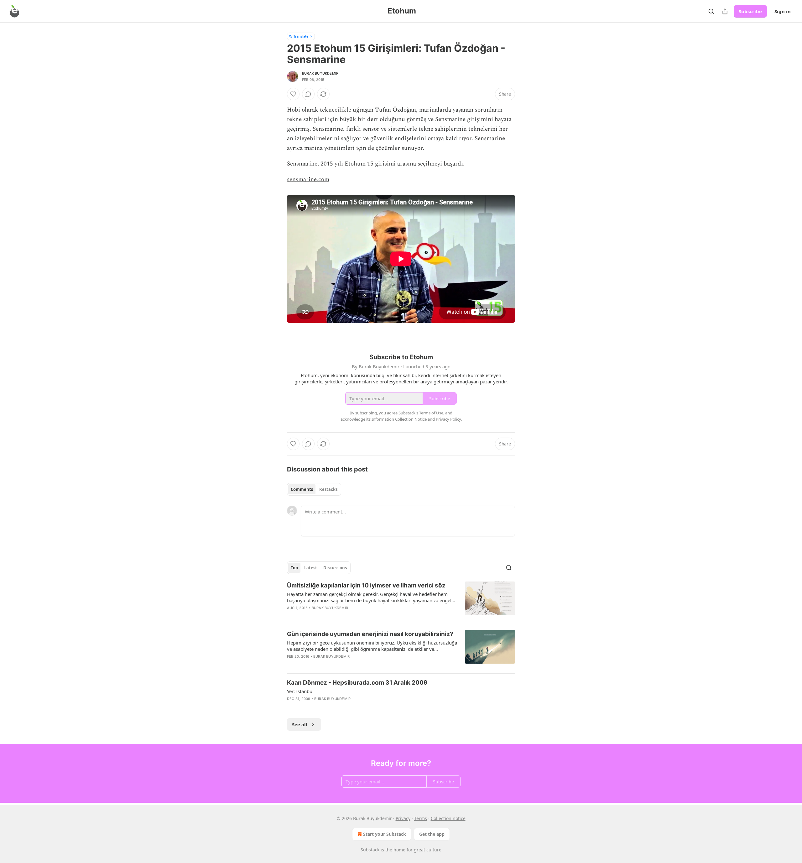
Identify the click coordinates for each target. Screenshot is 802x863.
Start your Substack (384, 834)
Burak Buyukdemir (320, 73)
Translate (301, 36)
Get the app (432, 834)
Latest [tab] (310, 568)
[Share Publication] (725, 11)
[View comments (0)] (308, 94)
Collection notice (448, 818)
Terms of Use (431, 413)
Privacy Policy (448, 419)
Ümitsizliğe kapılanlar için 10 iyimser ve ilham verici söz (366, 585)
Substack (370, 850)
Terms (420, 818)
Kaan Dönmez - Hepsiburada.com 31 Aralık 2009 (357, 682)
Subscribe (750, 11)
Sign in (782, 11)
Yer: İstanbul (300, 691)
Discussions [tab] (335, 568)
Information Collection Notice (399, 419)
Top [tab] (294, 568)
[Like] (293, 94)
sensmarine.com (308, 179)
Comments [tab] (302, 489)
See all (299, 724)
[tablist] (314, 489)
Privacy (403, 818)
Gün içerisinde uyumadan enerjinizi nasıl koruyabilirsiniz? (370, 634)
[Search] (711, 11)
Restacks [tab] (328, 489)
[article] (401, 600)
